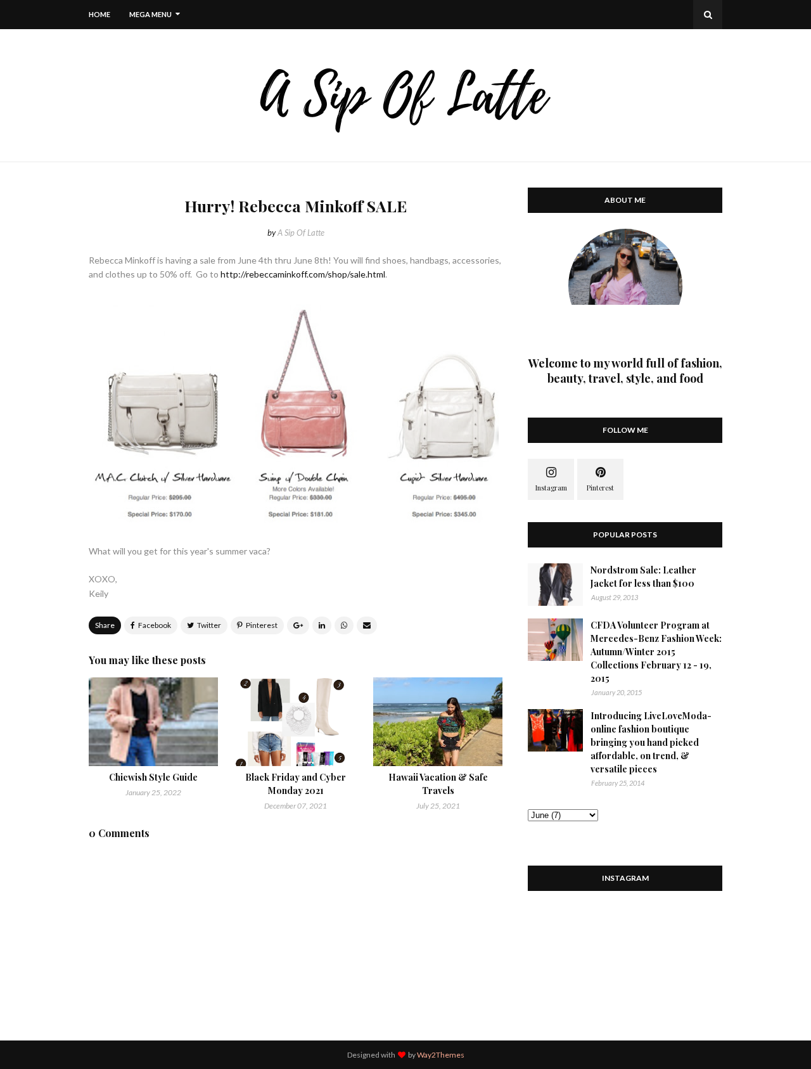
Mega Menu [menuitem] (150, 14)
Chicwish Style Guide (153, 777)
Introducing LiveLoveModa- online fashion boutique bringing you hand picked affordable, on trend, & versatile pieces (651, 742)
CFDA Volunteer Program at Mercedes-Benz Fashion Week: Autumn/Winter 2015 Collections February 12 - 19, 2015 (656, 651)
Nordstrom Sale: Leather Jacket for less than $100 (643, 576)
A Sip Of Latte (301, 232)
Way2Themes (440, 1054)
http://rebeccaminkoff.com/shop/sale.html (302, 274)
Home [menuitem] (99, 14)
